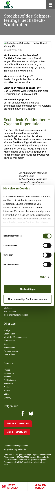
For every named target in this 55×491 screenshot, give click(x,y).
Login (6, 394)
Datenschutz (9, 354)
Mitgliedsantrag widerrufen (15, 449)
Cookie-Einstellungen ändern (16, 445)
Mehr (43, 277)
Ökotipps (8, 308)
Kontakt (7, 390)
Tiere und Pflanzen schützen (16, 315)
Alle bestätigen (27, 289)
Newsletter (8, 383)
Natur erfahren (10, 311)
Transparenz (9, 347)
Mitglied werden (40, 486)
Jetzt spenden (12, 486)
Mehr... (6, 464)
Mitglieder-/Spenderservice (15, 337)
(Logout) (7, 397)
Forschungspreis (11, 351)
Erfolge (7, 330)
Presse (7, 370)
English (7, 387)
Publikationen (10, 380)
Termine (7, 377)
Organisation (9, 334)
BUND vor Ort (9, 341)
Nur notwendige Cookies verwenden (27, 299)
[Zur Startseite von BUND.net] (8, 4)
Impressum (9, 373)
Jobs (6, 344)
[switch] (47, 245)
